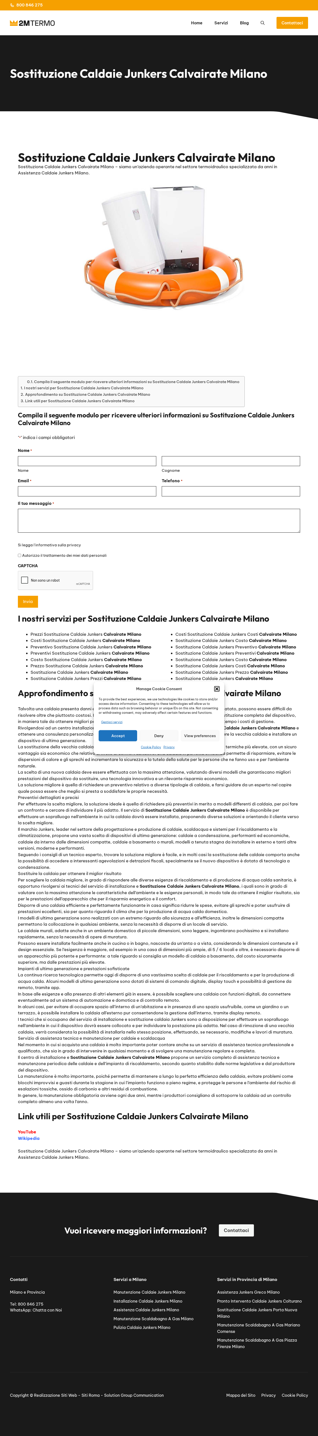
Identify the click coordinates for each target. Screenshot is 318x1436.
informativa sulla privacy (58, 545)
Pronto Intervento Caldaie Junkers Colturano (259, 1301)
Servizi (221, 22)
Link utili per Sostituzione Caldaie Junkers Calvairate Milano (80, 401)
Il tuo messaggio (36, 503)
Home (196, 22)
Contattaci (292, 22)
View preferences (200, 735)
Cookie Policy (151, 747)
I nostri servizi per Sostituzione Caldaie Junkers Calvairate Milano (84, 388)
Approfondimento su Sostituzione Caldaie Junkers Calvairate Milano (87, 394)
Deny (159, 735)
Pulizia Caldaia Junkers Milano (142, 1327)
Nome (23, 470)
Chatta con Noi (47, 1310)
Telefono (172, 480)
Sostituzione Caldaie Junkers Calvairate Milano (66, 1151)
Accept (118, 735)
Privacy (169, 747)
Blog (244, 22)
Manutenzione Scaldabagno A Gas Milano (154, 1318)
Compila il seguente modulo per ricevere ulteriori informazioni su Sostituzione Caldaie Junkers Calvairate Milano (136, 381)
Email (25, 480)
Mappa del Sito (240, 1395)
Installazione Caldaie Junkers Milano (148, 1301)
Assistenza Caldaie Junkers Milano (146, 1309)
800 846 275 (29, 4)
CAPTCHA (28, 565)
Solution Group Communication (134, 1395)
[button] (216, 688)
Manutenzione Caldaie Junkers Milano (149, 1292)
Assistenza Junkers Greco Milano (248, 1292)
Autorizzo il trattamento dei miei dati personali (64, 555)
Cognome (171, 470)
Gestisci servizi (111, 722)
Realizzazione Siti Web (55, 1395)
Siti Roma (90, 1395)
